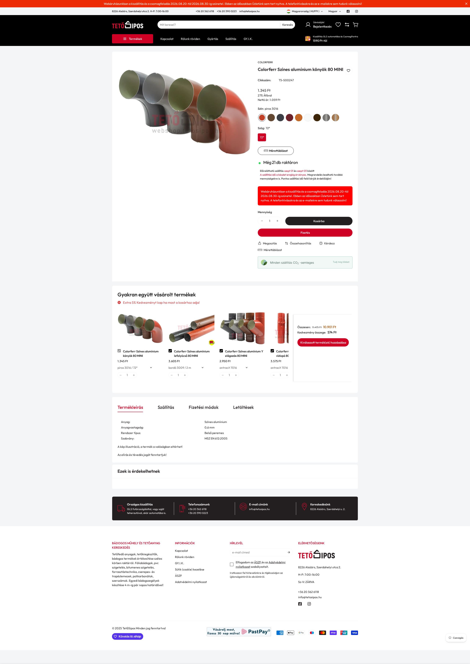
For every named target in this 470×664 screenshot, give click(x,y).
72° (262, 137)
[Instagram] (356, 11)
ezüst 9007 (326, 117)
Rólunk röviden (184, 557)
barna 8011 (271, 117)
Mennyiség (265, 212)
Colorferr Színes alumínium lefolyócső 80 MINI (192, 353)
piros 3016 (262, 117)
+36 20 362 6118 (205, 11)
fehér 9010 (308, 117)
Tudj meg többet (341, 262)
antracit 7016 (280, 117)
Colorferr (265, 62)
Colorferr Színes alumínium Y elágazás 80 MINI (244, 353)
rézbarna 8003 (335, 117)
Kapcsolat (181, 550)
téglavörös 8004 (298, 117)
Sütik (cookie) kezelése (189, 569)
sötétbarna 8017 (317, 117)
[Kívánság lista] (338, 24)
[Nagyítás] (245, 68)
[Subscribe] (288, 552)
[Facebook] (348, 11)
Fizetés (305, 232)
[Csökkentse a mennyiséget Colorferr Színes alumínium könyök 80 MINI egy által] (262, 221)
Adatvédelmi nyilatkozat (191, 582)
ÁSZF (178, 575)
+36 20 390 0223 (227, 11)
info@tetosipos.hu (249, 11)
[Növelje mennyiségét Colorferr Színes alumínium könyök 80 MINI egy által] (277, 221)
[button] (356, 24)
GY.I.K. (179, 563)
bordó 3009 (289, 117)
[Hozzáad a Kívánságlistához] (348, 71)
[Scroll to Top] (463, 644)
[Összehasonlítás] (347, 24)
